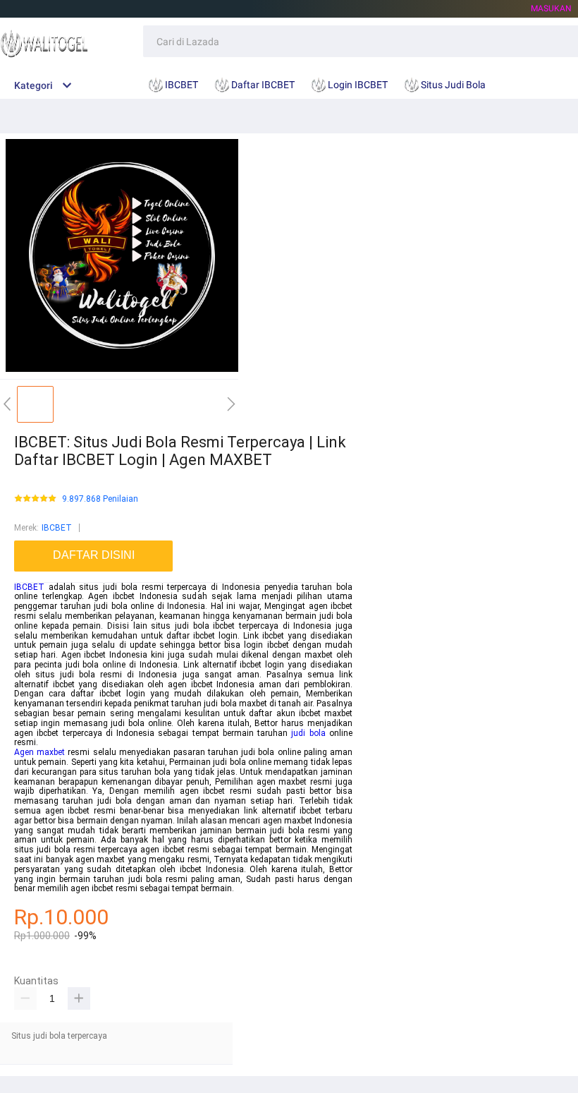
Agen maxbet (39, 752)
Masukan (551, 8)
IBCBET (57, 528)
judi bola (308, 733)
